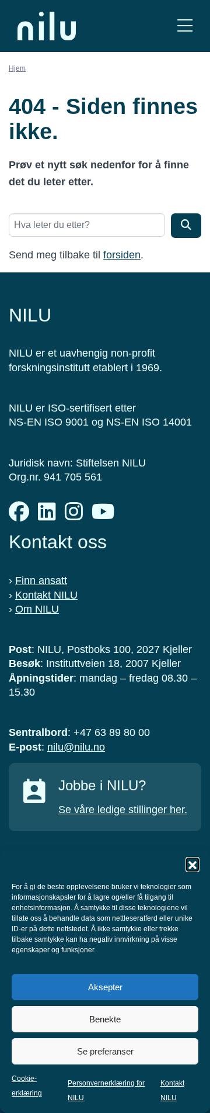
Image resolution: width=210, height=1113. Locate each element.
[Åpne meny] (184, 26)
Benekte (105, 1019)
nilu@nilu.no (76, 747)
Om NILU (37, 609)
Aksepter (105, 987)
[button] (192, 864)
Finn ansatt (41, 580)
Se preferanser (105, 1051)
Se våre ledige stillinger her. (122, 809)
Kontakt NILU (46, 595)
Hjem (17, 68)
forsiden (122, 255)
